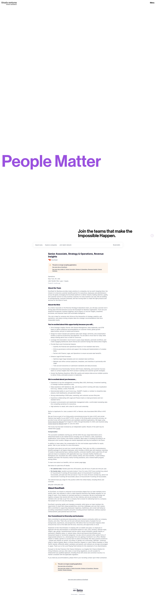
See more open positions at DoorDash (78, 579)
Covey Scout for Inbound (56, 422)
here (84, 462)
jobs (38, 245)
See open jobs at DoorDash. (59, 267)
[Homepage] (9, 2)
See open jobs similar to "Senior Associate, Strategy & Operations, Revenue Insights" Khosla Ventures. (77, 270)
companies (51, 245)
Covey (58, 428)
